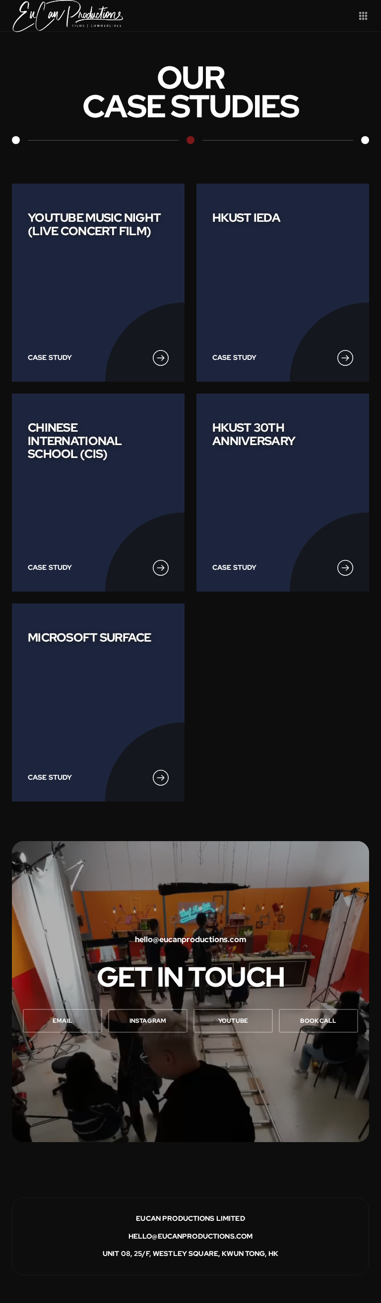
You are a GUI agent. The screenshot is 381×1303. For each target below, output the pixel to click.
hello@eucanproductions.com (190, 1236)
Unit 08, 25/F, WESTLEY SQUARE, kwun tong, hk (190, 1253)
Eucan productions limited (190, 1218)
